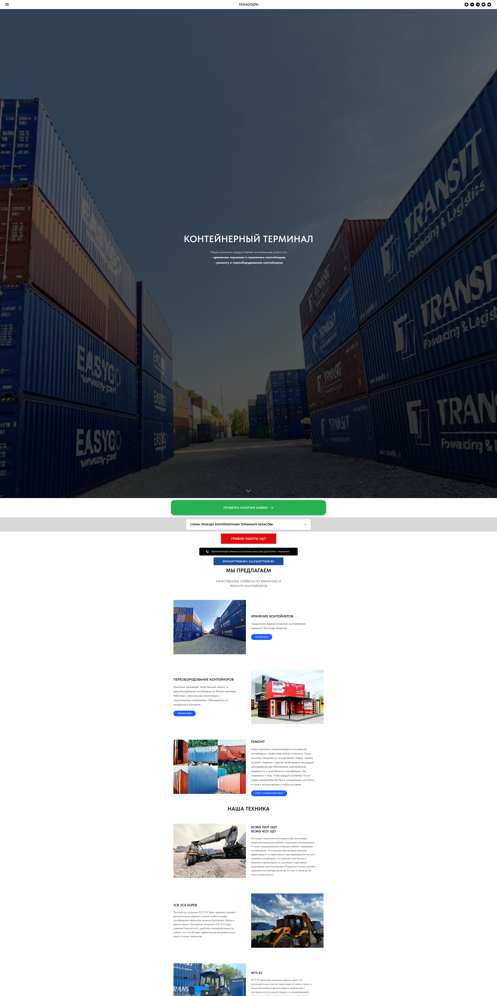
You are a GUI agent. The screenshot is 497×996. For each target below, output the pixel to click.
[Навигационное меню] (7, 4)
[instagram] (466, 6)
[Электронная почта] (483, 6)
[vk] (472, 6)
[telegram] (478, 6)
